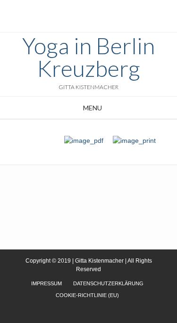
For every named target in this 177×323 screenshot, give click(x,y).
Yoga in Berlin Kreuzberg (88, 57)
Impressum (46, 283)
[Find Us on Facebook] (91, 9)
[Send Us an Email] (80, 9)
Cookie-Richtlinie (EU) (87, 295)
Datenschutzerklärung (108, 283)
